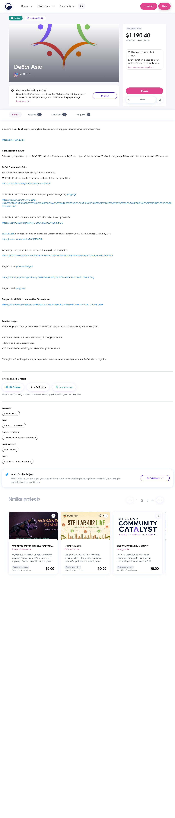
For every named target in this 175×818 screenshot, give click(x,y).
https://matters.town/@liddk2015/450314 (22, 239)
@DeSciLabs (8, 233)
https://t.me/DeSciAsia (13, 139)
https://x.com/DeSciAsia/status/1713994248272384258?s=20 (32, 222)
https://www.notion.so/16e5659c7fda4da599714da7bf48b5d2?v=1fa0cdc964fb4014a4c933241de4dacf (52, 304)
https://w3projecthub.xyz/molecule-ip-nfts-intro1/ (26, 183)
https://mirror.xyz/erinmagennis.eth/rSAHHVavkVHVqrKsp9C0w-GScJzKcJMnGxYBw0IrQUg (48, 277)
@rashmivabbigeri (24, 266)
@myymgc (71, 194)
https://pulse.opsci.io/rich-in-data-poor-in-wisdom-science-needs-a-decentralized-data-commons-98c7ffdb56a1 (57, 255)
